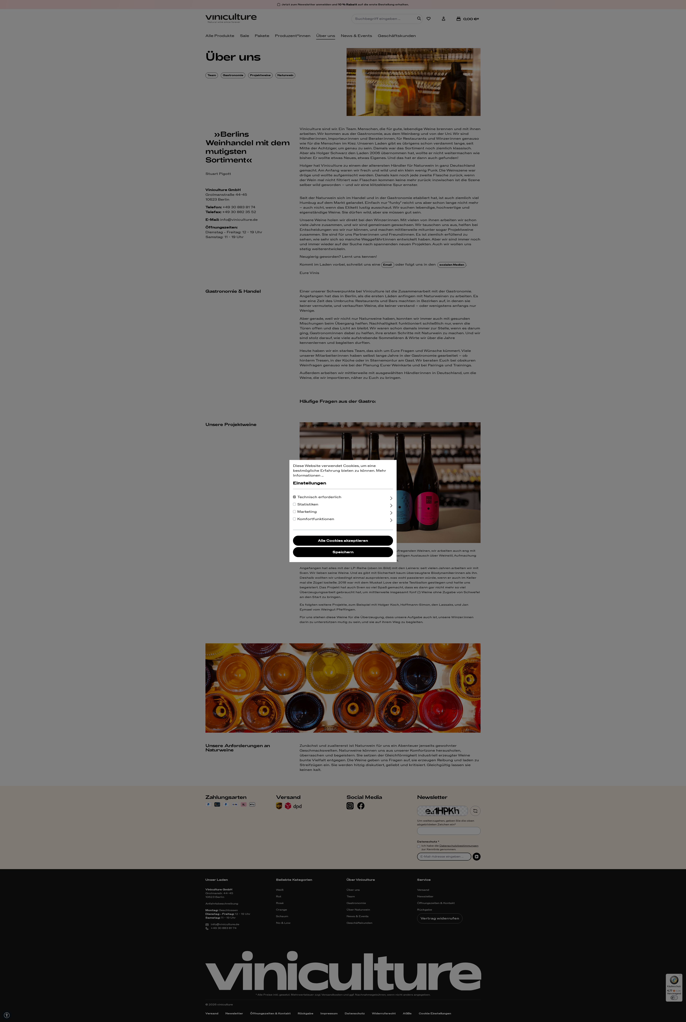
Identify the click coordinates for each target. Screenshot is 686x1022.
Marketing (307, 512)
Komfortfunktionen (315, 519)
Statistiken (307, 504)
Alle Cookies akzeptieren (343, 541)
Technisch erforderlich (319, 497)
